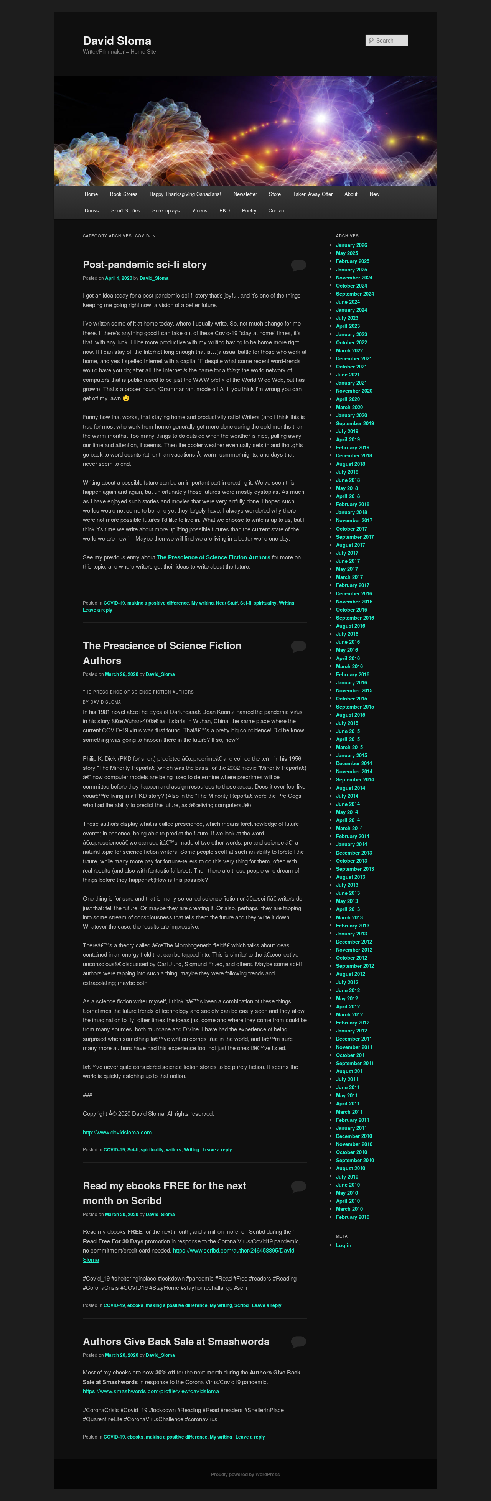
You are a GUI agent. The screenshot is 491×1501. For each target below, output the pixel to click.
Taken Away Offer (313, 193)
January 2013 (351, 933)
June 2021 (348, 374)
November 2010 (354, 1144)
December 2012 (354, 941)
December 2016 (354, 593)
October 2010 (351, 1152)
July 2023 (347, 317)
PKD (224, 210)
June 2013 (348, 892)
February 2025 (352, 261)
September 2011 (355, 1063)
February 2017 (352, 585)
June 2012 (348, 990)
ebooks (135, 1305)
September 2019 (355, 423)
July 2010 (347, 1176)
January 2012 (351, 1030)
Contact (277, 210)
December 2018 (354, 455)
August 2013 (350, 876)
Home (91, 193)
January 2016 (351, 682)
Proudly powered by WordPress (245, 1474)
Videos (200, 210)
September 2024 (355, 293)
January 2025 (351, 269)
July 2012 (347, 982)
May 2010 (347, 1192)
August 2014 (350, 787)
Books (92, 210)
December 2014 (354, 763)
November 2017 (354, 520)
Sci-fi (245, 602)
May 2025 (347, 252)
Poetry (249, 210)
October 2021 (351, 366)
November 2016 (354, 601)
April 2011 (348, 1103)
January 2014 (351, 844)
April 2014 (348, 820)
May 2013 (347, 900)
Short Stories (125, 210)
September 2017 (355, 536)
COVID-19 (114, 602)
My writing (202, 602)
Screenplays (166, 210)
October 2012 (351, 957)
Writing (286, 602)
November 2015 (354, 690)
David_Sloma (154, 278)
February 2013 (352, 925)
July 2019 (347, 431)
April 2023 (348, 325)
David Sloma (117, 40)
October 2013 (351, 860)
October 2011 (351, 1055)
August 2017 (350, 544)
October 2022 (351, 342)
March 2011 (349, 1111)
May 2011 (347, 1095)
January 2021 (351, 382)
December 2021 (354, 358)
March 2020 (349, 407)
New (374, 193)
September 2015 (355, 706)
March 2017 (349, 576)
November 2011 (354, 1047)
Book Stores (124, 193)
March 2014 (349, 828)
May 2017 (347, 568)
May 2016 (347, 649)
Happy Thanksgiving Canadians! (185, 193)
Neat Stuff (227, 602)
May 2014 (347, 811)
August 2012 (350, 973)
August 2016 (350, 625)
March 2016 (349, 666)
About (351, 193)
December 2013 (354, 852)
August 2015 (350, 714)
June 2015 (348, 731)
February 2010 (352, 1216)
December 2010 (354, 1135)
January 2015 (351, 755)
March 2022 (349, 350)
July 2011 (347, 1079)
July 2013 (347, 884)
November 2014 (354, 771)
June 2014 (348, 803)
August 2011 (350, 1071)
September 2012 (355, 965)
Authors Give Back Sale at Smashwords (176, 1341)
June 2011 (348, 1087)
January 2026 (351, 244)
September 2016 (355, 617)
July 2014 (347, 795)
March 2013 (349, 917)
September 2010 (355, 1160)
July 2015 (347, 723)
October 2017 (351, 528)
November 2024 (354, 277)
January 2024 (351, 309)
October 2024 (351, 285)
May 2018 (347, 488)
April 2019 (348, 439)
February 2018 (352, 504)
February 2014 (352, 836)
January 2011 (351, 1127)
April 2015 (348, 739)
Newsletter (245, 193)
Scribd (241, 1305)
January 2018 (351, 512)
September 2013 (355, 868)
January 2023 (351, 334)
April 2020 (348, 399)
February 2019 (352, 447)
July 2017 (347, 552)
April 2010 (348, 1200)
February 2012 (352, 1022)
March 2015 (349, 747)
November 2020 (354, 390)
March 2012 (349, 1014)
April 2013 (348, 908)
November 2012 (354, 949)
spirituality (265, 602)
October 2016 (351, 609)
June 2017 (348, 560)
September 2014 (355, 779)
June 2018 (348, 479)
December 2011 (354, 1038)
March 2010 (349, 1208)
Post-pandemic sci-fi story (145, 264)
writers (173, 1149)
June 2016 (348, 641)
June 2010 (348, 1184)
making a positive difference (158, 602)
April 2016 (348, 658)
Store (275, 193)
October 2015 (351, 698)
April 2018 (348, 496)
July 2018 (347, 471)
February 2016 (352, 674)
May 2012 (347, 998)
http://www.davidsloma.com (117, 1132)
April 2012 (348, 1006)
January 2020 (351, 415)
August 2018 (350, 463)
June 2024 (348, 301)
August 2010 (350, 1168)
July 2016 (347, 633)
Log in (343, 1245)
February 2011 (352, 1119)
